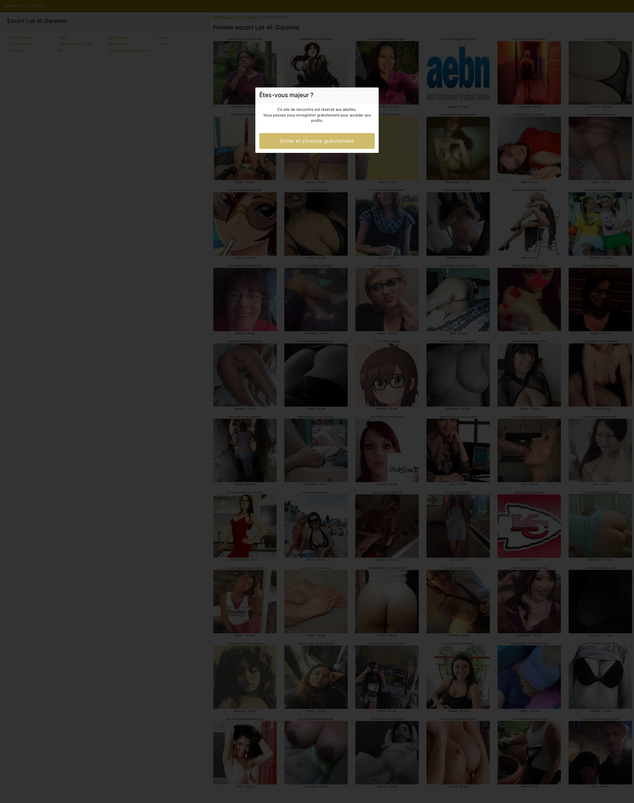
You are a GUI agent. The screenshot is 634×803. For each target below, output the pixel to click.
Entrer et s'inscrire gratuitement (317, 141)
